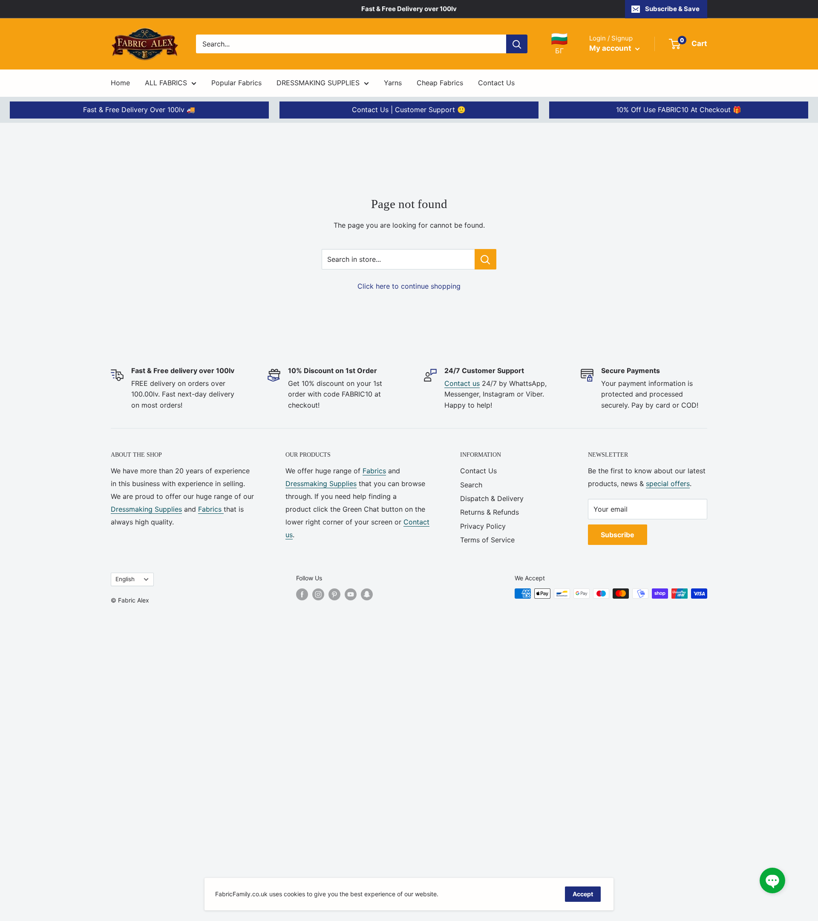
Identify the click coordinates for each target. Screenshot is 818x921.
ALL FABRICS (166, 82)
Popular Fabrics (236, 82)
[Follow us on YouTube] (351, 594)
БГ (559, 43)
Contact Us (496, 82)
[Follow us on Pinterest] (334, 594)
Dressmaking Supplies (146, 509)
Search (471, 485)
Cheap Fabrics (440, 82)
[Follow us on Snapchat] (367, 594)
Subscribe (617, 534)
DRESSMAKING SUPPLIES (318, 82)
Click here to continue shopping (409, 286)
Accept (583, 894)
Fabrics (211, 509)
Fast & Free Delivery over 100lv (409, 9)
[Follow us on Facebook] (302, 594)
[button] (772, 880)
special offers (668, 483)
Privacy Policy (483, 526)
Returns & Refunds (489, 512)
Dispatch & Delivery (492, 498)
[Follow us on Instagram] (318, 594)
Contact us (462, 383)
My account (611, 48)
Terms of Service (487, 540)
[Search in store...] (485, 259)
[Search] (516, 44)
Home (120, 82)
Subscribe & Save (672, 9)
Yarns (393, 82)
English (125, 579)
